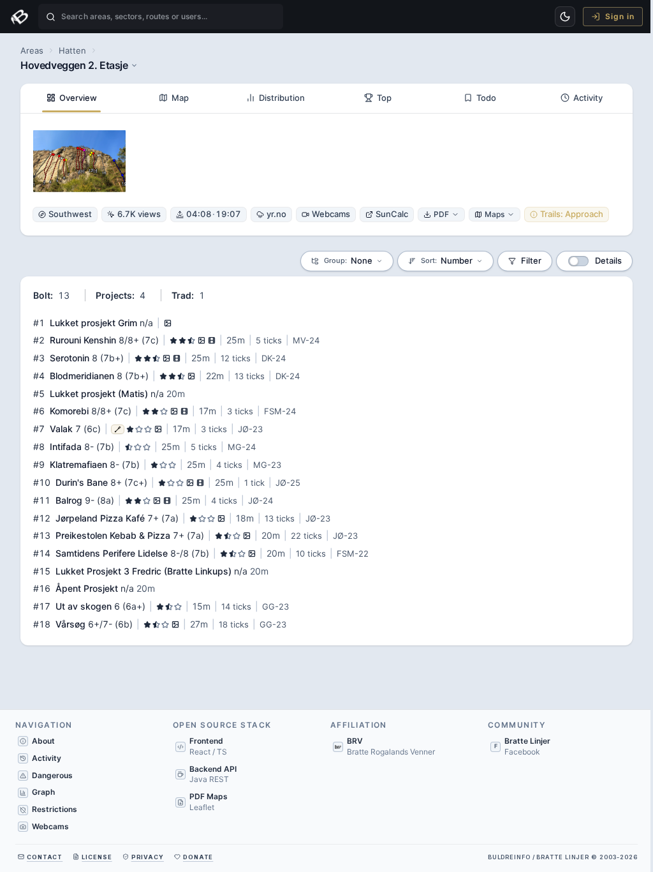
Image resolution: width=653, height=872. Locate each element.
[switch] (578, 261)
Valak (61, 428)
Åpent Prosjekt (86, 588)
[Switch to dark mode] (565, 16)
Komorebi (69, 410)
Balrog (68, 500)
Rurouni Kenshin (83, 340)
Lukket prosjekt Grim (93, 322)
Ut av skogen (83, 606)
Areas (31, 50)
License (97, 857)
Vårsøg (70, 624)
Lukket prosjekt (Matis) (99, 393)
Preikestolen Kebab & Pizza (112, 535)
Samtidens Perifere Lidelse (111, 553)
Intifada (66, 446)
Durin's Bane (81, 482)
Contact (44, 857)
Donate (198, 857)
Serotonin (69, 357)
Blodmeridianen (82, 375)
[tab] (71, 98)
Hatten (72, 50)
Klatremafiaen (78, 464)
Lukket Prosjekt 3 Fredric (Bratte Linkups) (143, 571)
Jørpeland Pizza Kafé (100, 518)
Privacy (147, 857)
